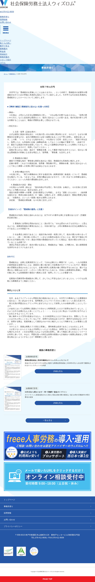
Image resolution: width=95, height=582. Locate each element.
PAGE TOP (47, 579)
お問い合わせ (5, 22)
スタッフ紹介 (5, 60)
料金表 (3, 51)
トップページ (5, 40)
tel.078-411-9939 (7, 12)
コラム (3, 63)
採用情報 (3, 20)
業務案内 (3, 49)
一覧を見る (47, 420)
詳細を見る (58, 371)
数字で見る (4, 46)
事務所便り (4, 17)
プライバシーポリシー (13, 526)
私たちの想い (5, 43)
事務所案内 (4, 57)
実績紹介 (3, 54)
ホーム (6, 74)
